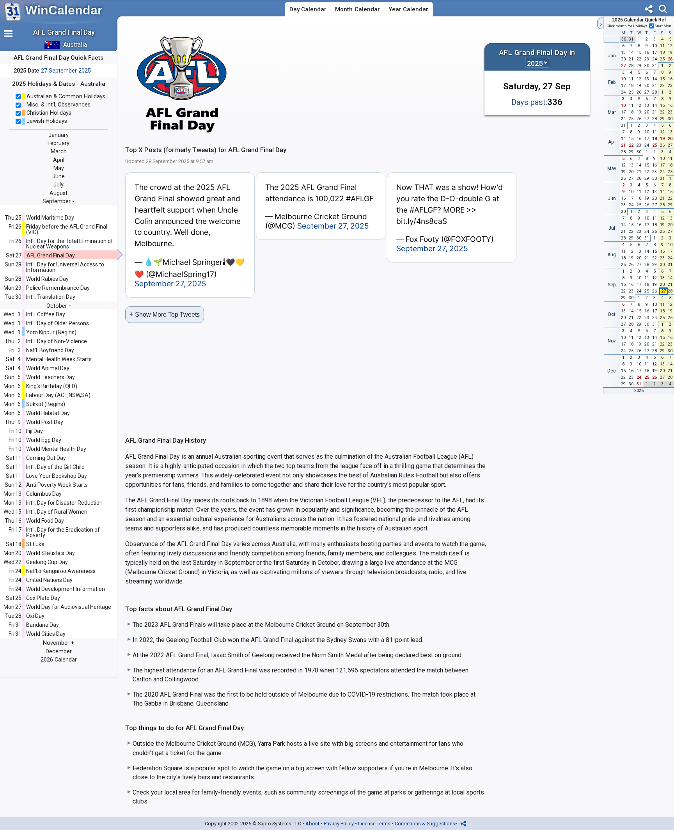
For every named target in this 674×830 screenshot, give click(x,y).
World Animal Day (47, 368)
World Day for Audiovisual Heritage (68, 607)
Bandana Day (42, 625)
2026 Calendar (59, 659)
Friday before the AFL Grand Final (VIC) (66, 229)
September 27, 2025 (170, 283)
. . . (58, 208)
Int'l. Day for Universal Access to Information (65, 267)
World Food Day (45, 521)
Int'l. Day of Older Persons (57, 323)
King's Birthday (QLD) (51, 386)
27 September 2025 (66, 70)
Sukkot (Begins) (45, 404)
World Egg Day (43, 440)
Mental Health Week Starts (59, 359)
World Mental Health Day (56, 449)
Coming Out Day (46, 458)
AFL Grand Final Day (51, 255)
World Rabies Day (47, 279)
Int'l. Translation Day (50, 297)
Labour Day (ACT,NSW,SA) (58, 395)
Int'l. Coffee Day (45, 314)
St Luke (35, 544)
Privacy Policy (339, 823)
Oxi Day (35, 616)
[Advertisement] (357, 79)
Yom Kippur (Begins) (51, 332)
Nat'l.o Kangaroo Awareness (61, 571)
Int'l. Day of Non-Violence (56, 341)
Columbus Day (44, 494)
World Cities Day (46, 634)
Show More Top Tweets (164, 314)
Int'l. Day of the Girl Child (55, 467)
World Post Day (44, 422)
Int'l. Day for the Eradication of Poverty (63, 532)
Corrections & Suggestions (425, 823)
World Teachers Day (50, 377)
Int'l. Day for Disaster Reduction (64, 503)
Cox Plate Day (43, 598)
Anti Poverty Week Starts (57, 485)
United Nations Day (49, 580)
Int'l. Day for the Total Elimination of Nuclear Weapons (69, 244)
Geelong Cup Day (47, 562)
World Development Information (65, 589)
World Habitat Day (48, 413)
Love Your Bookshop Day (56, 476)
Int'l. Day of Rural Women (56, 512)
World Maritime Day (50, 218)
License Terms (374, 823)
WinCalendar (63, 10)
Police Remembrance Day (58, 288)
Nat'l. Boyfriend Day (50, 350)
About (312, 823)
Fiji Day (34, 431)
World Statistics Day (50, 553)
